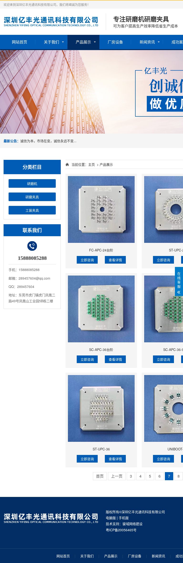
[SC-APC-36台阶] (101, 309)
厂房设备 (115, 42)
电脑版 (111, 517)
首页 (100, 476)
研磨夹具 (32, 196)
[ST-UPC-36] (101, 408)
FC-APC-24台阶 (101, 250)
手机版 (124, 517)
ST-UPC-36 (101, 449)
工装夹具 (32, 210)
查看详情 (115, 259)
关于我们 (51, 42)
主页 (91, 164)
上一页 (116, 476)
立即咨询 (87, 259)
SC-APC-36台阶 (101, 349)
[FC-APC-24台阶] (101, 209)
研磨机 (32, 183)
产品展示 (83, 42)
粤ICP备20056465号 (121, 529)
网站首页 (19, 42)
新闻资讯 (147, 42)
